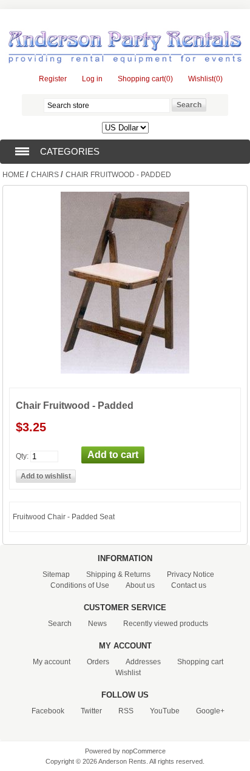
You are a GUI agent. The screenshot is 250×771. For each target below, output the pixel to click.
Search (60, 623)
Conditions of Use (79, 585)
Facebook (48, 711)
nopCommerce (144, 751)
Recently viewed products (165, 623)
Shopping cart (200, 662)
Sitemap (56, 574)
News (97, 623)
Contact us (188, 585)
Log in (92, 79)
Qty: (22, 456)
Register (53, 79)
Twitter (91, 711)
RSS (125, 711)
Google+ (210, 711)
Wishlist (128, 672)
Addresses (143, 662)
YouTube (165, 711)
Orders (98, 662)
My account (51, 662)
